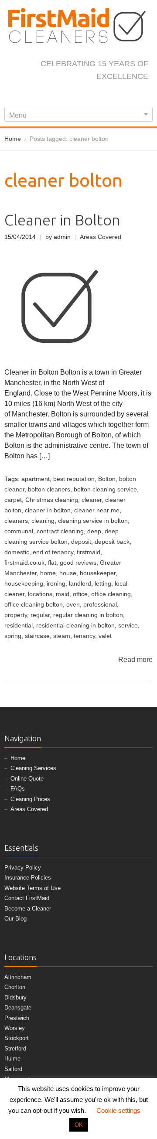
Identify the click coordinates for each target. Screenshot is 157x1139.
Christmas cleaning (51, 500)
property (15, 615)
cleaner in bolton (48, 510)
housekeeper (98, 573)
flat (52, 562)
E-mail (115, 95)
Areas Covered (100, 237)
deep (94, 531)
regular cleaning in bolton (88, 615)
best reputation (74, 479)
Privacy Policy (22, 867)
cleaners (16, 521)
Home (17, 758)
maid (62, 594)
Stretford (15, 1048)
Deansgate (17, 1007)
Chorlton (14, 987)
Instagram (72, 95)
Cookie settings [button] (118, 1110)
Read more (135, 659)
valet (105, 636)
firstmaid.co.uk (24, 562)
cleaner (92, 500)
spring (12, 636)
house (67, 573)
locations (40, 594)
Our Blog (15, 918)
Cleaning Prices (30, 799)
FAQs (17, 788)
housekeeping (23, 583)
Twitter (58, 95)
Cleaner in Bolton (62, 219)
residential (18, 625)
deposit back (112, 542)
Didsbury (15, 997)
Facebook (43, 95)
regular (40, 615)
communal (18, 531)
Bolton (107, 479)
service (128, 625)
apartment (35, 479)
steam (61, 636)
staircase (37, 636)
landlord (80, 583)
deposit (81, 542)
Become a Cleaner (27, 908)
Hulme (12, 1058)
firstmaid (88, 552)
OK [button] (79, 1125)
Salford (13, 1069)
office (80, 594)
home (48, 573)
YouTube (101, 95)
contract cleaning (60, 531)
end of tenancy (53, 552)
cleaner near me (96, 510)
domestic (16, 552)
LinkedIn (87, 95)
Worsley (14, 1028)
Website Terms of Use (32, 888)
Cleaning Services (33, 768)
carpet (13, 500)
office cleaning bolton (33, 604)
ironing (56, 583)
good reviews (78, 562)
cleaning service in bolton (93, 521)
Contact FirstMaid (26, 898)
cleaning (43, 521)
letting (103, 583)
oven (73, 604)
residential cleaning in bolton (75, 625)
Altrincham (17, 977)
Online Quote (27, 778)
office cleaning (111, 594)
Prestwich (16, 1018)
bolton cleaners (49, 489)
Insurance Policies (27, 877)
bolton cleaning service (105, 489)
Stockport (16, 1038)
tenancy (84, 636)
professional (100, 604)
